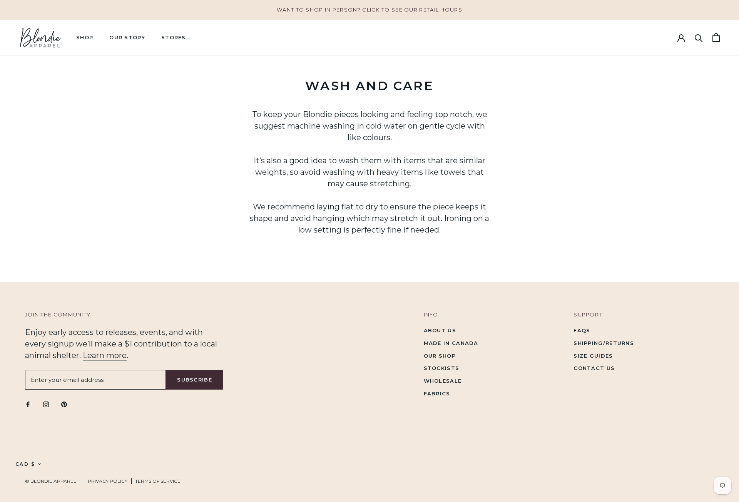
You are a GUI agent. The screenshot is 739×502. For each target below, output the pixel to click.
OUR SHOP (440, 356)
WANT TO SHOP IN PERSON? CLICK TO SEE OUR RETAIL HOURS (369, 10)
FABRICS (437, 393)
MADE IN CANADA (451, 343)
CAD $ (25, 464)
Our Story (127, 37)
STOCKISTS (442, 368)
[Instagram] (46, 404)
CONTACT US (594, 368)
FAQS (581, 330)
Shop (84, 37)
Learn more (105, 355)
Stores (173, 37)
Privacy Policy (107, 481)
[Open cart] (716, 37)
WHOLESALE (443, 381)
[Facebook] (28, 404)
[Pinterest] (64, 404)
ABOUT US (440, 330)
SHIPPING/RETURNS (603, 343)
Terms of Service (158, 481)
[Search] (699, 37)
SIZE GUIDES (593, 356)
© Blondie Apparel (50, 481)
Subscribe (194, 379)
